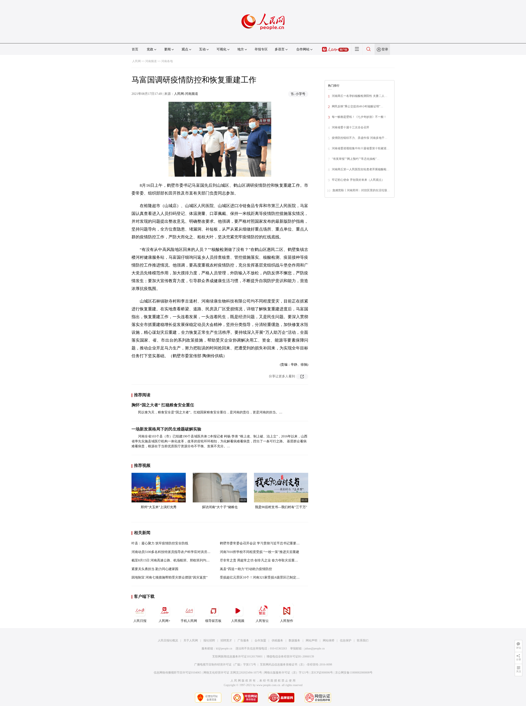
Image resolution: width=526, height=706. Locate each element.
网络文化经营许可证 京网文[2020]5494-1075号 (232, 672)
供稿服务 (277, 640)
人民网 (136, 61)
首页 (135, 49)
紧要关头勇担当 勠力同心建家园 (155, 569)
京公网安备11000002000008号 (354, 672)
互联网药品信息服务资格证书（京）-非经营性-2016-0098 (296, 664)
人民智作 (286, 621)
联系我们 (362, 640)
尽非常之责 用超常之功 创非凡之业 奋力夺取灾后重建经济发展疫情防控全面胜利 (278, 560)
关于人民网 (190, 640)
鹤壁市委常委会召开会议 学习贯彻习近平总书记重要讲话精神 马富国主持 (273, 543)
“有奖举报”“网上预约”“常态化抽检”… (356, 158)
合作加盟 (260, 640)
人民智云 (262, 621)
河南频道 (151, 61)
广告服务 (243, 640)
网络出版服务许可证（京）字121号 (286, 672)
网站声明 (311, 640)
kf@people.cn (224, 648)
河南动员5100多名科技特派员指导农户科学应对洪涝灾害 (173, 552)
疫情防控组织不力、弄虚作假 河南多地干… (359, 137)
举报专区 (261, 49)
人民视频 (237, 621)
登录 (385, 49)
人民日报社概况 (168, 640)
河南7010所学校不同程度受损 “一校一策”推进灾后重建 (259, 552)
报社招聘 (209, 640)
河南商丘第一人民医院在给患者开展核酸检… (360, 169)
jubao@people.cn (315, 648)
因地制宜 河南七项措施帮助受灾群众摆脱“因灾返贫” (170, 577)
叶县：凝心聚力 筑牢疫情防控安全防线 (160, 543)
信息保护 (345, 640)
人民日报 (139, 621)
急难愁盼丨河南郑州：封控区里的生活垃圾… (361, 190)
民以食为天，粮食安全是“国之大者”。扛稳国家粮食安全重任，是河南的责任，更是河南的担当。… (210, 412)
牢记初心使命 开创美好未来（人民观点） (358, 179)
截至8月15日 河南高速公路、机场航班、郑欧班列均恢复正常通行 (179, 560)
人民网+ (164, 621)
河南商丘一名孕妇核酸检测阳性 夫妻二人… (359, 95)
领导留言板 (213, 621)
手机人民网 (189, 621)
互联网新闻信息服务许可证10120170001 (237, 656)
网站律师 (328, 640)
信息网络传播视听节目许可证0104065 (177, 672)
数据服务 (294, 640)
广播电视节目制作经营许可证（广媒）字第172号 (225, 664)
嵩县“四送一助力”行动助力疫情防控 (246, 569)
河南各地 (167, 61)
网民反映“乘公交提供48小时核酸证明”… (357, 106)
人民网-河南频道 (186, 93)
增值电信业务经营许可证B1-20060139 (290, 656)
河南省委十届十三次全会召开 (350, 127)
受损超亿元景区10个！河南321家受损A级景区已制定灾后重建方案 (268, 577)
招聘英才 (226, 640)
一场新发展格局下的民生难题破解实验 (166, 429)
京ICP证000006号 (322, 672)
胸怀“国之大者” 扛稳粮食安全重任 (163, 405)
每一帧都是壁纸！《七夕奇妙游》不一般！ (359, 116)
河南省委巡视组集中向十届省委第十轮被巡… (360, 148)
